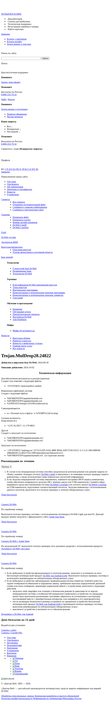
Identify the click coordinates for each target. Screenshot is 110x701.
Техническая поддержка (19, 24)
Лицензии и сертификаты (19, 189)
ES (14, 169)
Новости (11, 192)
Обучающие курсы (22, 312)
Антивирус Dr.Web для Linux (15, 548)
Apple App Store (56, 517)
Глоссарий (18, 298)
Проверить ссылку (22, 220)
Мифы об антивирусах (24, 330)
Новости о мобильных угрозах (28, 343)
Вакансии (11, 655)
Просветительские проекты (26, 314)
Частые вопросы (15, 116)
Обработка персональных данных (17, 696)
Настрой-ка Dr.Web (22, 317)
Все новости (19, 348)
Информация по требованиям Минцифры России (57, 698)
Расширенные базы (22, 271)
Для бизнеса (13, 184)
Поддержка (12, 643)
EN (11, 169)
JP (23, 169)
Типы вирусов (20, 287)
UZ (30, 169)
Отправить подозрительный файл (29, 204)
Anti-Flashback (19, 319)
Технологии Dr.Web (22, 273)
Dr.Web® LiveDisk (59, 484)
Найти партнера (15, 29)
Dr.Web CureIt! (20, 225)
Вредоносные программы (25, 290)
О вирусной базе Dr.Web (25, 268)
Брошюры (17, 309)
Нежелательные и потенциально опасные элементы (38, 295)
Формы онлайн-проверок (25, 222)
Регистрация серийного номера (23, 26)
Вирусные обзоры (21, 338)
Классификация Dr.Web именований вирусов (35, 285)
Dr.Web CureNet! (21, 227)
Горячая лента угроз (22, 346)
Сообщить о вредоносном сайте (28, 210)
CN (7, 169)
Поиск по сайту (8, 53)
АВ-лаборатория (15, 187)
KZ (26, 169)
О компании (13, 194)
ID (37, 169)
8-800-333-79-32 (9, 94)
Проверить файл (21, 217)
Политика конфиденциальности (17, 698)
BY (34, 169)
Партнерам (12, 648)
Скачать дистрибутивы (19, 21)
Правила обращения (17, 114)
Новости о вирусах (22, 341)
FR (17, 169)
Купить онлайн (14, 41)
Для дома (11, 181)
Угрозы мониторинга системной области (33, 252)
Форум (11, 99)
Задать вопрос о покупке (19, 44)
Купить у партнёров (16, 39)
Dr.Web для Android (55, 575)
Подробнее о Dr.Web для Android (17, 614)
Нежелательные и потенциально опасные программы (39, 292)
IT (20, 169)
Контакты (11, 653)
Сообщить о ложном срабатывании (30, 207)
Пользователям (14, 645)
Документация (15, 19)
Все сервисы (19, 202)
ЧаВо (3, 99)
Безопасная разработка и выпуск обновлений (57, 696)
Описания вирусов (22, 249)
